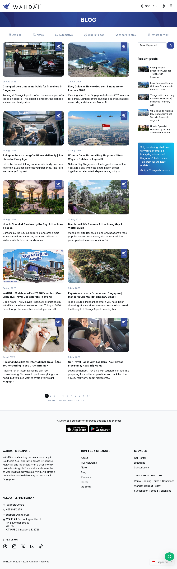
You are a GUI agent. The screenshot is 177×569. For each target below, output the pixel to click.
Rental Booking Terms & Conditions (154, 480)
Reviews (86, 477)
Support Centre (15, 504)
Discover (86, 486)
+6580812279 (14, 509)
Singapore (163, 561)
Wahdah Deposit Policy (147, 485)
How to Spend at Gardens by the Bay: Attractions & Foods (160, 129)
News (40, 34)
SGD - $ (150, 6)
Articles (16, 34)
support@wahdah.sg (18, 514)
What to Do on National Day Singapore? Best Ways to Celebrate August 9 (161, 116)
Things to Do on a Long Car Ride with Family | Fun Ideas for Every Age (162, 100)
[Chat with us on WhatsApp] (169, 556)
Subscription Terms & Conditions (152, 490)
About (84, 457)
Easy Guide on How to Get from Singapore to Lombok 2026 (161, 86)
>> (88, 395)
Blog (83, 472)
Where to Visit (160, 34)
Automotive (66, 34)
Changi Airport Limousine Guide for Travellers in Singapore (160, 72)
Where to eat (96, 34)
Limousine (139, 462)
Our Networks (89, 462)
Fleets (84, 482)
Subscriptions (142, 467)
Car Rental (140, 457)
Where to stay (127, 34)
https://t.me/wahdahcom (156, 170)
